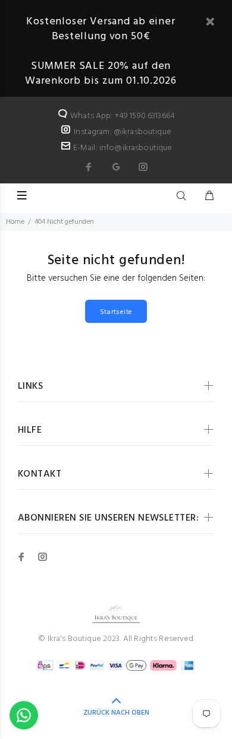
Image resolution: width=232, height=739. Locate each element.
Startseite (116, 312)
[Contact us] (24, 715)
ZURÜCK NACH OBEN (116, 713)
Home (15, 222)
